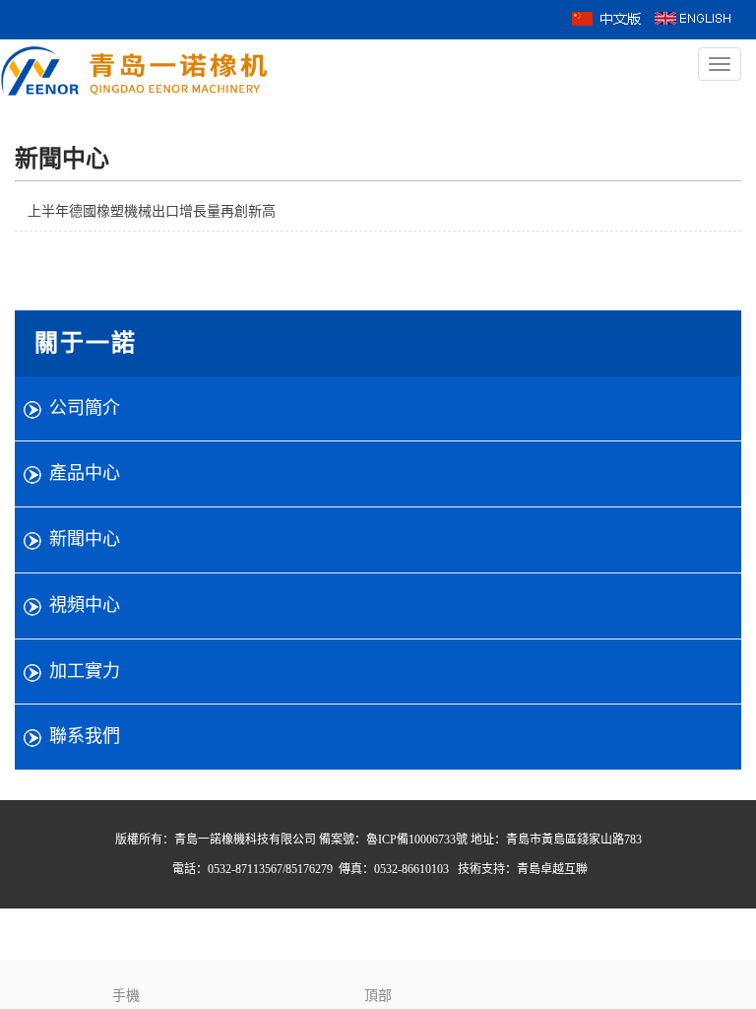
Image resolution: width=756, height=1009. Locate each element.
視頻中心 (84, 605)
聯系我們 (84, 736)
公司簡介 (84, 408)
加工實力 (84, 671)
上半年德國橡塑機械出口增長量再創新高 (152, 211)
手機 (126, 995)
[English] (693, 18)
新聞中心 (84, 539)
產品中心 (84, 473)
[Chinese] (607, 18)
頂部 (378, 995)
